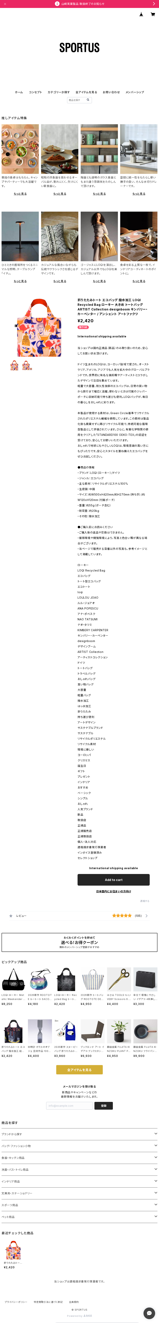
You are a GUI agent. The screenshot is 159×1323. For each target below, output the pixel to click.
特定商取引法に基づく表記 (48, 1302)
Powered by (75, 1315)
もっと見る (20, 193)
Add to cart (114, 880)
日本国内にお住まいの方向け (113, 891)
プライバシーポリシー (16, 1302)
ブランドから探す (12, 1134)
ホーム (19, 92)
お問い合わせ (111, 92)
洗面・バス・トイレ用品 (15, 1169)
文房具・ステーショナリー (17, 1193)
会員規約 (74, 1302)
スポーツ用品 (10, 1205)
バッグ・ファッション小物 (16, 1146)
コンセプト (35, 92)
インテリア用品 (11, 1181)
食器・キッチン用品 (13, 1157)
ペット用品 (8, 1217)
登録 (103, 1105)
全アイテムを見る (86, 92)
